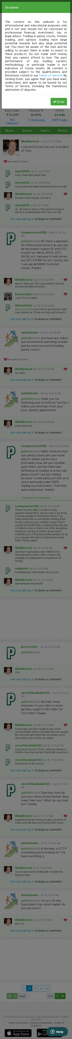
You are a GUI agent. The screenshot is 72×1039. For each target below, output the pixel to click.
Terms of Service (50, 75)
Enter (60, 101)
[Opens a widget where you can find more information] (57, 1032)
